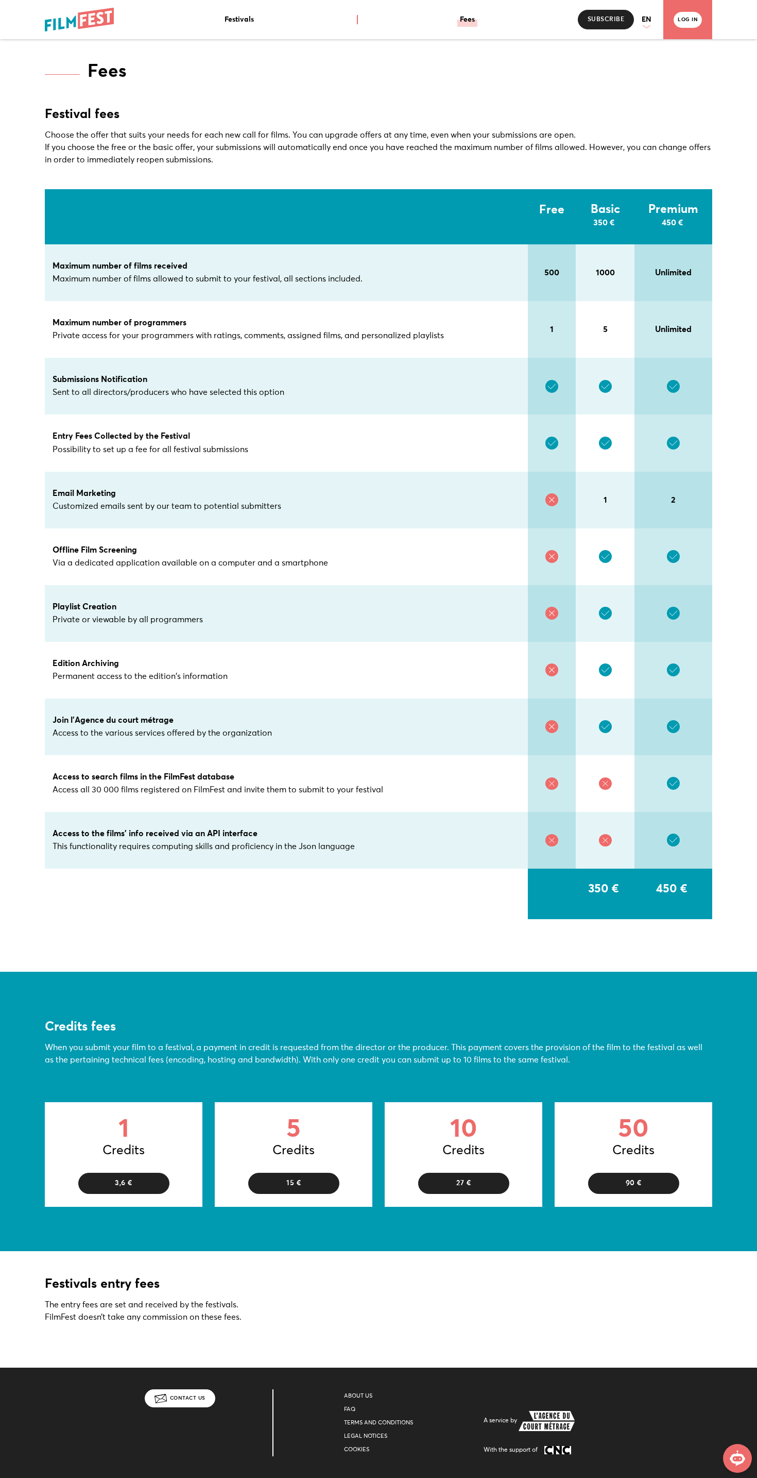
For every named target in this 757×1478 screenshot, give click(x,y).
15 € (293, 1183)
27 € (463, 1183)
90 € (634, 1183)
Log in (688, 19)
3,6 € (123, 1183)
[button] (648, 19)
